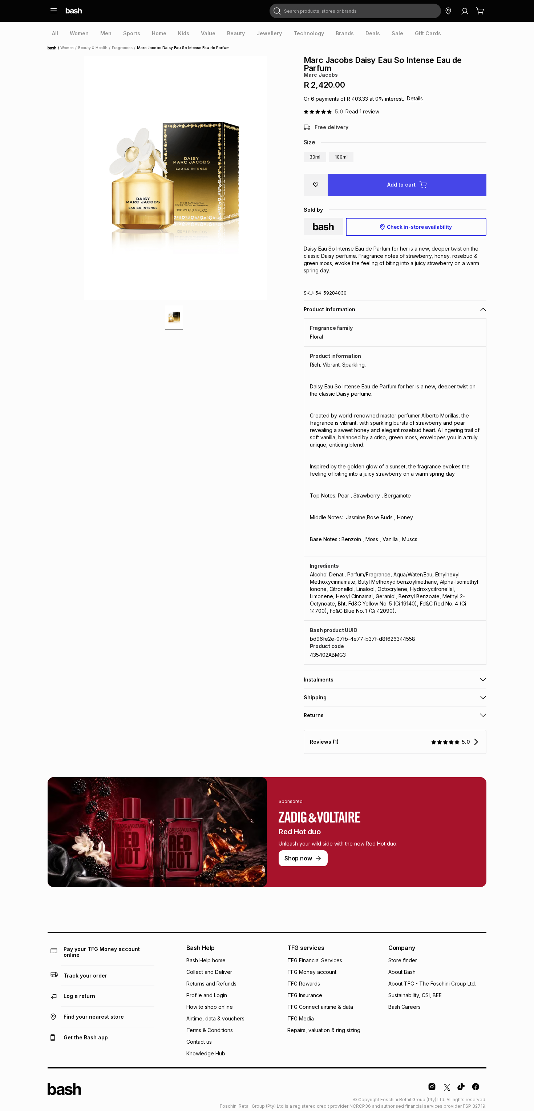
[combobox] (355, 11)
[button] (315, 157)
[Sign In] (464, 11)
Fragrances (122, 47)
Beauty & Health (93, 47)
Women (67, 47)
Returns (314, 715)
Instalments (318, 679)
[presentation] (55, 33)
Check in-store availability (419, 227)
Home (54, 48)
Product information (329, 309)
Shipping (315, 697)
